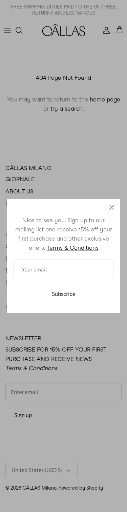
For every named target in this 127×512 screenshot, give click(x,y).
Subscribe (63, 294)
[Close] (111, 207)
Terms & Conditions (73, 247)
